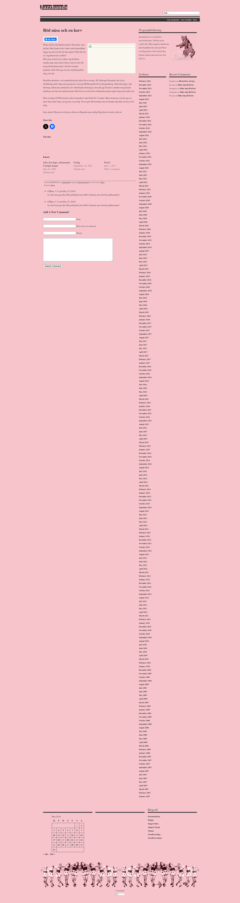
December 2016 (145, 366)
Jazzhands (53, 7)
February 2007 (145, 792)
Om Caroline (186, 19)
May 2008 (143, 738)
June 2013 (143, 518)
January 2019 (144, 276)
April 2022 (143, 149)
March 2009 (144, 702)
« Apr (45, 853)
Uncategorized (83, 182)
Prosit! (107, 162)
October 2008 (144, 720)
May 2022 (143, 146)
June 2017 (143, 345)
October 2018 (144, 287)
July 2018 (143, 298)
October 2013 (144, 503)
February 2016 (145, 402)
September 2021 (145, 164)
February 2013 (145, 532)
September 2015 (145, 420)
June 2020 (143, 215)
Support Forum (154, 827)
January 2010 (144, 666)
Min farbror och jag (187, 81)
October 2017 (144, 330)
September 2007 (145, 767)
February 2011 (145, 619)
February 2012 (145, 576)
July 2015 (143, 428)
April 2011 (143, 612)
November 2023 (145, 88)
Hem (195, 19)
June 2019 (143, 258)
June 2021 (143, 175)
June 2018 (143, 301)
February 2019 (145, 272)
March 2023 (144, 113)
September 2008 (145, 724)
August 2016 (144, 381)
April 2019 (143, 265)
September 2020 (145, 204)
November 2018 (145, 283)
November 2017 (145, 327)
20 (68, 839)
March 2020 (144, 225)
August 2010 (144, 641)
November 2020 (145, 196)
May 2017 (143, 348)
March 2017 (144, 355)
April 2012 (143, 569)
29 (77, 844)
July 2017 (143, 341)
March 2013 (144, 529)
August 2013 (144, 511)
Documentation (154, 816)
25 (58, 844)
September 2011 (145, 594)
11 (58, 835)
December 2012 (145, 540)
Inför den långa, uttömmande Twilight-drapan (56, 164)
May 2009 (143, 695)
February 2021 (145, 189)
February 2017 (145, 359)
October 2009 (144, 677)
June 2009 (143, 691)
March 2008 (144, 746)
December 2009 (145, 670)
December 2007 (145, 756)
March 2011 (144, 615)
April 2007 (143, 785)
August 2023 (144, 99)
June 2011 (143, 605)
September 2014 (145, 464)
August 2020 (144, 207)
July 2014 (143, 471)
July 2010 (143, 644)
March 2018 (144, 312)
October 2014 (144, 460)
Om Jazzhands (173, 19)
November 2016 (145, 370)
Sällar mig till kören (185, 85)
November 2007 (145, 760)
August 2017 (144, 337)
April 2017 (143, 352)
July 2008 (143, 731)
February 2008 (145, 749)
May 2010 (143, 652)
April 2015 (143, 439)
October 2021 (144, 160)
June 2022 (143, 142)
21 (72, 839)
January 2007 (144, 796)
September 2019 (145, 247)
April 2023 (143, 110)
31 (54, 849)
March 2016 (144, 399)
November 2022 (145, 124)
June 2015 (143, 431)
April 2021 (143, 182)
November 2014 (145, 457)
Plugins (151, 820)
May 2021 (143, 178)
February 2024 (145, 81)
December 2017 (145, 323)
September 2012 (145, 551)
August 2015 (144, 424)
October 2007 (144, 764)
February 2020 (145, 229)
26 (63, 844)
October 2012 (144, 547)
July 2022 (143, 139)
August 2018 (144, 294)
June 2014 (143, 475)
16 (81, 835)
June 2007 (143, 778)
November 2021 (145, 157)
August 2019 (144, 251)
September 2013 (145, 507)
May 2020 (143, 218)
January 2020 (144, 233)
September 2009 (145, 680)
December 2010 (145, 626)
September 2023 (145, 95)
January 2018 (144, 319)
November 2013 (145, 500)
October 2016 (144, 373)
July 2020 (143, 211)
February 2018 (145, 316)
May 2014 (143, 478)
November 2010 (145, 630)
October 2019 (144, 243)
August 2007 (144, 771)
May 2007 (143, 782)
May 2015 (143, 435)
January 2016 (144, 406)
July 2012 (143, 558)
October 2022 (144, 128)
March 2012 (144, 572)
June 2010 (143, 648)
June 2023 (143, 106)
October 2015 (144, 417)
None (102, 182)
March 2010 (144, 659)
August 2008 (144, 727)
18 (58, 839)
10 (54, 835)
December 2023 (145, 85)
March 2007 (144, 789)
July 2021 (143, 171)
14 (72, 835)
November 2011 (145, 587)
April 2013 (143, 525)
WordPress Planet (155, 838)
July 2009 (143, 688)
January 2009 (144, 709)
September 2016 (145, 377)
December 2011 (145, 583)
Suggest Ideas (153, 823)
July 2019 (143, 254)
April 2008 (143, 742)
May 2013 (143, 522)
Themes (151, 831)
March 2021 (144, 186)
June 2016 (143, 388)
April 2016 (143, 395)
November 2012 (145, 543)
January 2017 (144, 363)
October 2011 (144, 590)
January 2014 (144, 493)
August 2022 (144, 135)
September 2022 (145, 131)
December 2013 (145, 496)
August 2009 (144, 684)
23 (81, 839)
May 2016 (143, 392)
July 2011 (143, 601)
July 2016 (143, 384)
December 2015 (145, 410)
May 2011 (143, 608)
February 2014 (145, 489)
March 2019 (144, 269)
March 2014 (144, 485)
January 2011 (144, 623)
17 (54, 839)
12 (63, 835)
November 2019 (145, 240)
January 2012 (144, 579)
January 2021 (144, 193)
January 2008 (144, 753)
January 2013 (144, 536)
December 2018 (145, 280)
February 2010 (145, 663)
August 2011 (144, 597)
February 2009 (145, 706)
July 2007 (143, 774)
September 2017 (145, 334)
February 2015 (145, 446)
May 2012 (143, 565)
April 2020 (143, 222)
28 (72, 844)
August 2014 (144, 467)
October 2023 (144, 92)
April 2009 (143, 698)
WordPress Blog (154, 834)
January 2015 (144, 449)
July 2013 (143, 514)
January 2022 (144, 153)
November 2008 (145, 717)
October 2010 (144, 634)
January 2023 (144, 117)
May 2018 (143, 305)
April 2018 (143, 308)
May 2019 (143, 261)
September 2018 (145, 290)
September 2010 (145, 637)
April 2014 (143, 482)
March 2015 (144, 442)
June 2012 (143, 561)
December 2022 (145, 121)
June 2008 (143, 735)
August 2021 (144, 168)
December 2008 (145, 713)
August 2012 (144, 554)
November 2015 (145, 413)
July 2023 (143, 103)
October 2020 (144, 200)
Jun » (52, 853)
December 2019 (145, 236)
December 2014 (145, 453)
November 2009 (145, 673)
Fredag (77, 162)
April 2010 (143, 655)
